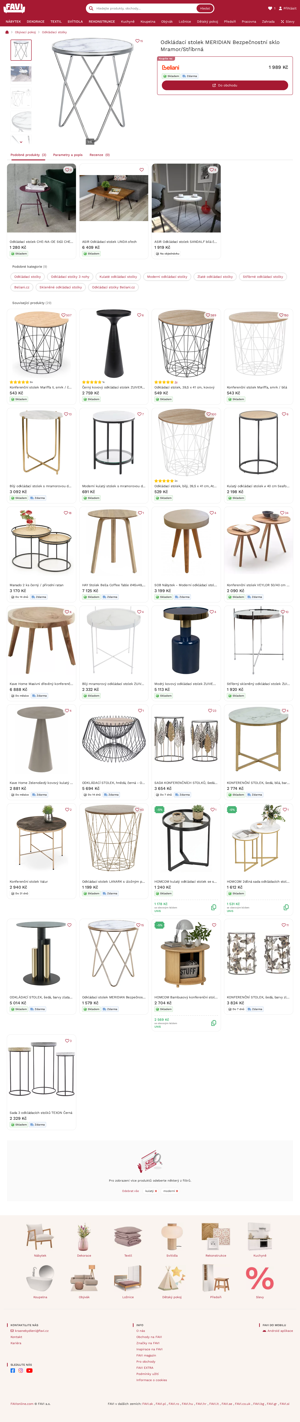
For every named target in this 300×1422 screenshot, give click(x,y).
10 (287, 612)
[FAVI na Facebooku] (13, 1370)
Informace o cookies (151, 1380)
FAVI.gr (272, 1404)
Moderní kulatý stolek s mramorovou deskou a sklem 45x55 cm (132, 486)
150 (286, 315)
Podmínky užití (147, 1374)
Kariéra (16, 1343)
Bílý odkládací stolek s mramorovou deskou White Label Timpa (59, 486)
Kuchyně (259, 1255)
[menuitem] (13, 21)
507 (68, 315)
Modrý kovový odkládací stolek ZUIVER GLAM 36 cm (195, 684)
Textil (128, 1255)
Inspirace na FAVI (149, 1349)
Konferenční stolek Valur (29, 882)
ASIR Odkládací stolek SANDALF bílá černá (187, 242)
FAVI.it (214, 1404)
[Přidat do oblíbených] (142, 169)
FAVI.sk (148, 1404)
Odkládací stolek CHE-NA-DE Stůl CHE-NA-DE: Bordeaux (54, 242)
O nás (140, 1330)
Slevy (260, 1297)
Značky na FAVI (147, 1343)
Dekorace (84, 1255)
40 (142, 809)
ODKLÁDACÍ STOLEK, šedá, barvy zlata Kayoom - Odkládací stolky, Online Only (71, 997)
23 (214, 710)
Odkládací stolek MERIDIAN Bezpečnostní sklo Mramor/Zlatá (129, 997)
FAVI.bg (259, 1404)
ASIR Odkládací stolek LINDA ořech (109, 242)
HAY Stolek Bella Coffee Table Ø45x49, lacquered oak (124, 585)
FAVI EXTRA (144, 1367)
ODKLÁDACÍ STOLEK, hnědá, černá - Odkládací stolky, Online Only (133, 783)
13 (70, 414)
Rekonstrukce (216, 1255)
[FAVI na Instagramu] (20, 1370)
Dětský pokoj (172, 1297)
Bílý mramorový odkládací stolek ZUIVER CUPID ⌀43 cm (125, 684)
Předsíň (216, 1297)
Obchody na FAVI (149, 1337)
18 (70, 513)
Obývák (84, 1297)
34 (287, 513)
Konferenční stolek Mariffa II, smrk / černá (43, 387)
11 (287, 925)
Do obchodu (227, 85)
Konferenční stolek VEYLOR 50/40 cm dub (259, 585)
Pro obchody (145, 1361)
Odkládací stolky (54, 32)
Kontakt (16, 1337)
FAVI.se (227, 1404)
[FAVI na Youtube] (29, 1370)
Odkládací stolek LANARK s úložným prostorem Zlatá (123, 882)
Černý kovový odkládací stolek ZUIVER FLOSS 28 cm (123, 387)
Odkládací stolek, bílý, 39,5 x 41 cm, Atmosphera (191, 486)
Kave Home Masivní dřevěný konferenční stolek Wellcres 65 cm (59, 684)
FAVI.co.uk (243, 1404)
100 (213, 414)
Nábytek (40, 1255)
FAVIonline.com (22, 1404)
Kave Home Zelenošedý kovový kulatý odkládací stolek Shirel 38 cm (63, 783)
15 (141, 41)
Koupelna (40, 1297)
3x (176, 382)
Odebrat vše (130, 1191)
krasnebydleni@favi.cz (32, 1330)
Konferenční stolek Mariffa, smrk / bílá (257, 387)
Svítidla (172, 1255)
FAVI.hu (188, 1404)
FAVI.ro (174, 1404)
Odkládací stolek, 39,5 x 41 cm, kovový (184, 387)
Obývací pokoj (25, 32)
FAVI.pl (161, 1404)
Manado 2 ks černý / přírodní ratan (36, 585)
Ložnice (128, 1297)
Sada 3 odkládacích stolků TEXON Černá (41, 1113)
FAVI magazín (146, 1355)
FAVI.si (284, 1404)
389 (213, 315)
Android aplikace (280, 1330)
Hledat (205, 8)
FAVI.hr (202, 1404)
